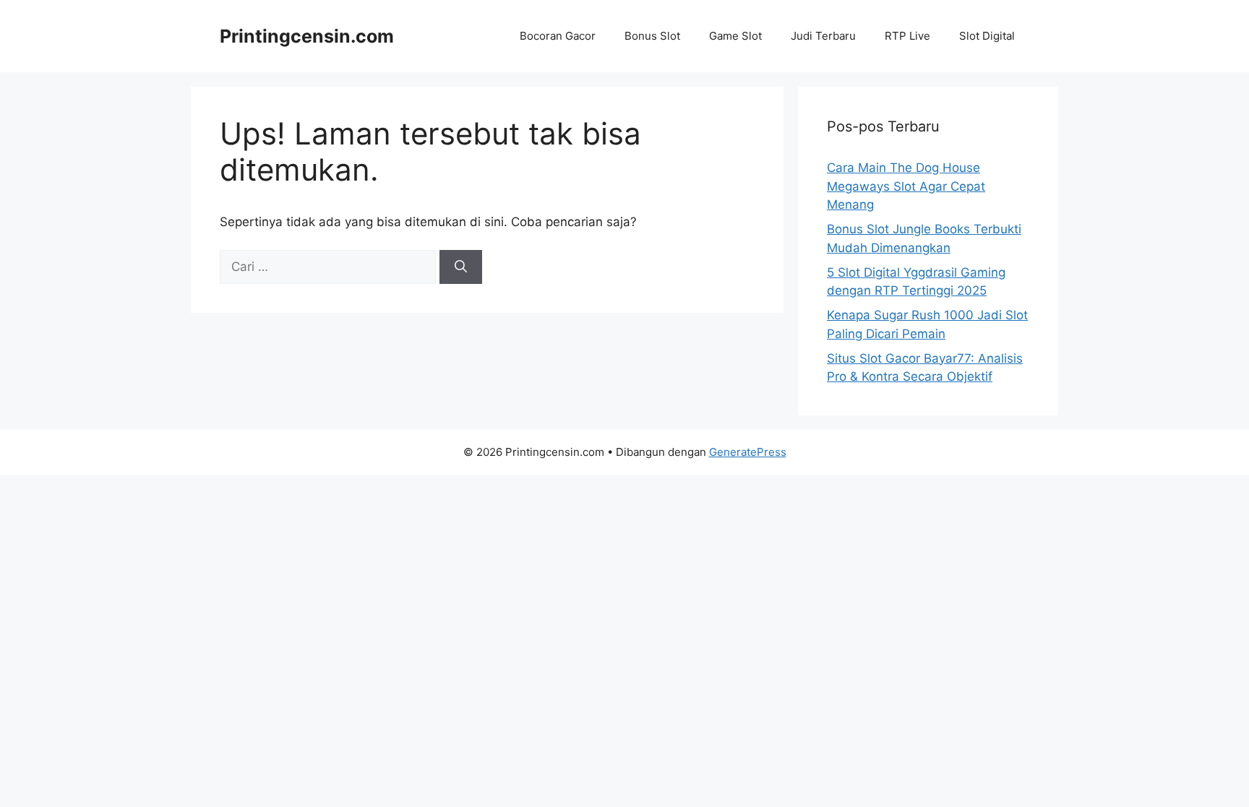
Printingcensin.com (307, 36)
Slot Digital (987, 36)
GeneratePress (747, 452)
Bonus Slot (652, 36)
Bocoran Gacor (558, 36)
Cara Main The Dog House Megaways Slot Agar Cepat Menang (906, 186)
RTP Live (907, 36)
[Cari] (460, 267)
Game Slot (735, 36)
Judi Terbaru (823, 36)
